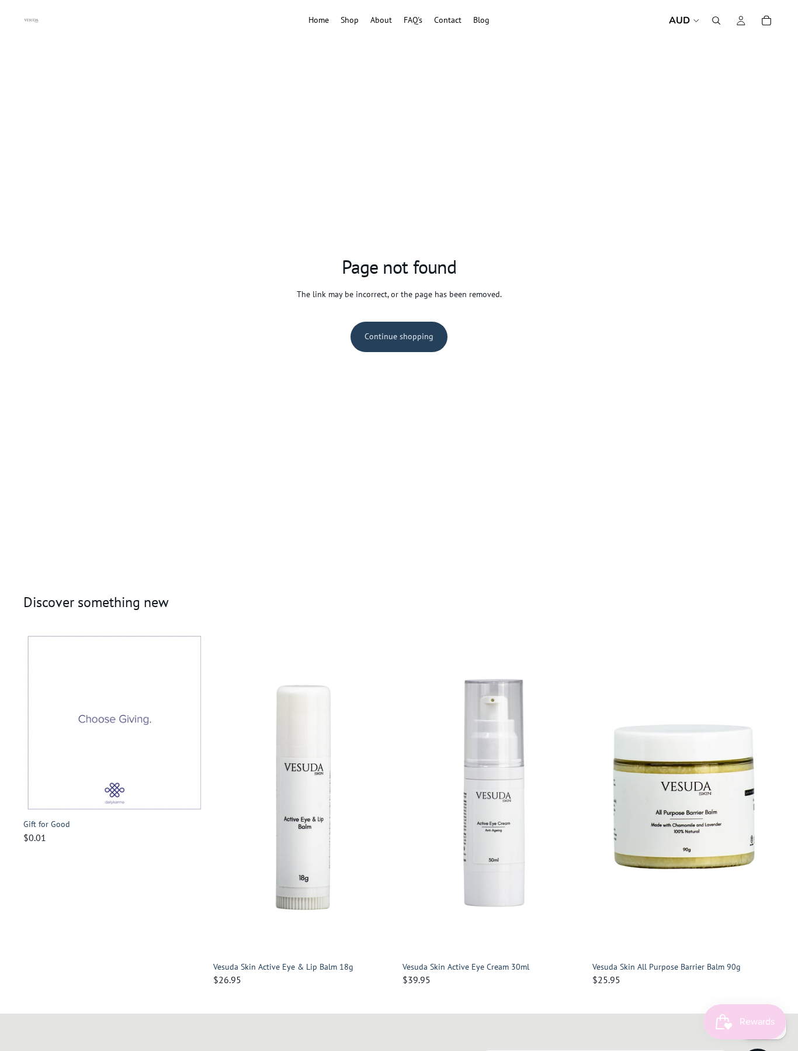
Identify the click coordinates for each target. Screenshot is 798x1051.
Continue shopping (399, 336)
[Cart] (766, 20)
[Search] (716, 20)
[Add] (188, 796)
